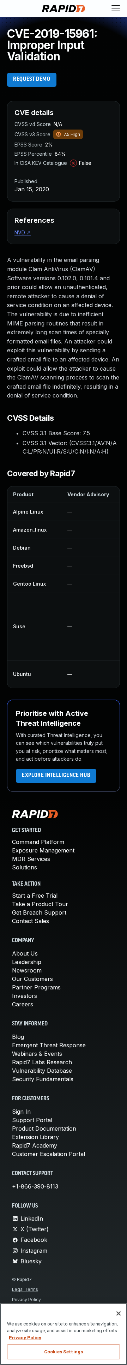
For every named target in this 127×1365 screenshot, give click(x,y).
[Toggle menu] (115, 8)
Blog (18, 1036)
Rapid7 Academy (34, 1145)
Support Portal (32, 1120)
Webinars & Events (37, 1053)
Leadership (26, 961)
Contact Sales (30, 920)
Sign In (21, 1111)
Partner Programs (36, 987)
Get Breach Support (39, 912)
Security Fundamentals (42, 1079)
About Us (25, 953)
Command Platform (38, 841)
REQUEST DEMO (31, 79)
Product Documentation (44, 1128)
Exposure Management (43, 850)
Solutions (24, 867)
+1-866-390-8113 (35, 1186)
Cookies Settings (63, 1351)
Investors (24, 995)
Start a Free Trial (35, 895)
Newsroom (27, 970)
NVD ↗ (22, 232)
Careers (22, 1004)
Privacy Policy (26, 1299)
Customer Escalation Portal (48, 1153)
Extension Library (35, 1137)
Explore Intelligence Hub (56, 775)
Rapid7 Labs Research (42, 1062)
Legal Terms (25, 1289)
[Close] (118, 1313)
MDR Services (31, 858)
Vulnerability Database (42, 1070)
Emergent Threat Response (49, 1045)
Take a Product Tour (40, 904)
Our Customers (32, 978)
